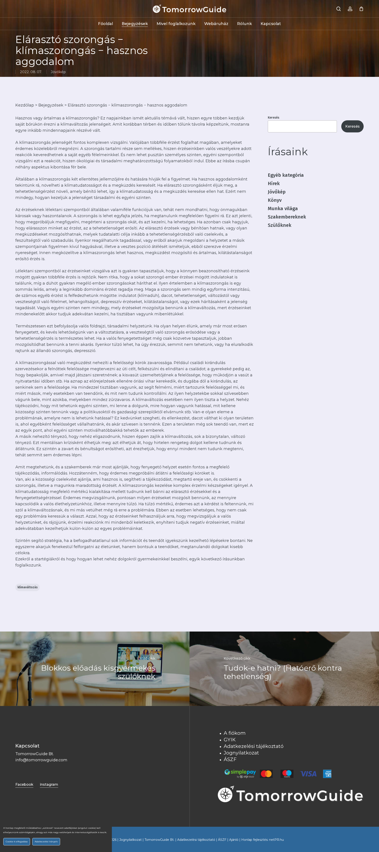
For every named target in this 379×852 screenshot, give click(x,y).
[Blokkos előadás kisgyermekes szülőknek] (95, 669)
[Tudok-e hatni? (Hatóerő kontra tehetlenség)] (284, 669)
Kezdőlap (24, 105)
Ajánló (233, 840)
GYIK (230, 740)
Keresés (273, 117)
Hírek (274, 183)
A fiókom (235, 733)
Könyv (275, 200)
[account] (350, 9)
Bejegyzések (50, 105)
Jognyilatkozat (241, 753)
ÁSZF (230, 759)
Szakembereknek (287, 217)
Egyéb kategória (286, 175)
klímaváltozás (28, 587)
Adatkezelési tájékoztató (254, 746)
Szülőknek (279, 225)
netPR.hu (276, 840)
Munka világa (283, 208)
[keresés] (338, 9)
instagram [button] (49, 784)
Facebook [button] (24, 784)
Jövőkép (58, 72)
